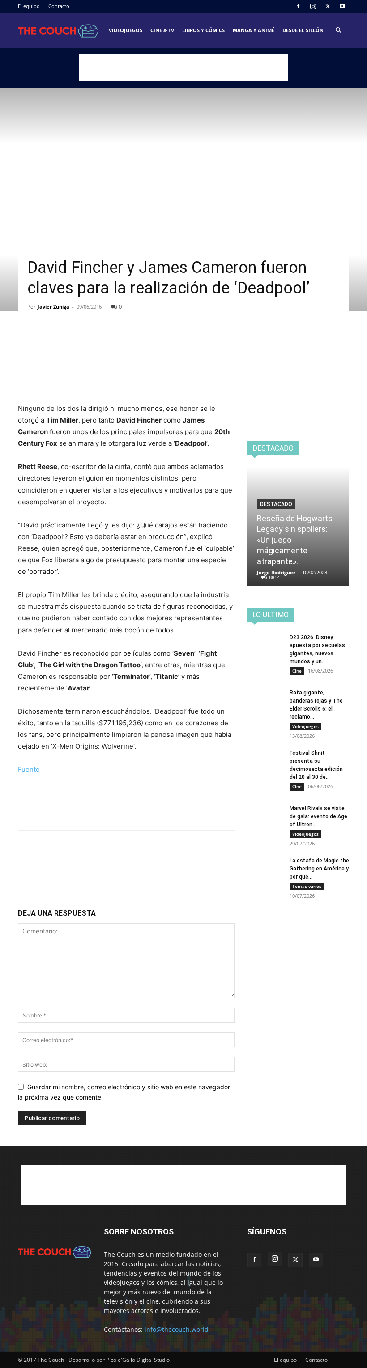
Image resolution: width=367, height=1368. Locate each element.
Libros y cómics (203, 30)
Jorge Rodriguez (276, 572)
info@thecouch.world (177, 1329)
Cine (297, 671)
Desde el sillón (303, 30)
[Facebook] (298, 6)
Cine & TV (162, 30)
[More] (109, 341)
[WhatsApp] (89, 341)
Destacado (276, 504)
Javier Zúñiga (53, 306)
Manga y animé (253, 30)
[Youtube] (342, 6)
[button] (338, 30)
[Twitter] (327, 6)
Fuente (29, 769)
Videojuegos (125, 30)
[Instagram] (313, 6)
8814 (274, 577)
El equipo (29, 6)
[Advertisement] (183, 67)
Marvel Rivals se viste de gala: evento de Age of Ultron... (318, 816)
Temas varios (306, 886)
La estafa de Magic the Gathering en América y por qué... (319, 869)
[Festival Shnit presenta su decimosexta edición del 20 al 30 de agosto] (265, 761)
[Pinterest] (68, 341)
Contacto (58, 6)
